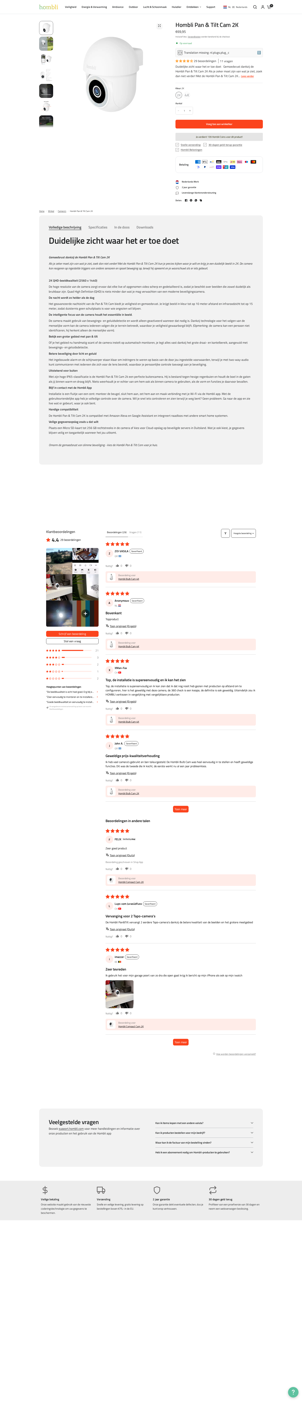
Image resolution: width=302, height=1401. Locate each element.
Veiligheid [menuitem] (70, 7)
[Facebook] (186, 200)
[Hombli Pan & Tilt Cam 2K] (179, 95)
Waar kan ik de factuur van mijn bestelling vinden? (183, 1143)
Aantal (178, 103)
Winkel (51, 211)
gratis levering (132, 1204)
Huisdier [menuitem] (176, 7)
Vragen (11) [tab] (135, 532)
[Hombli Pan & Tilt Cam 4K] (187, 95)
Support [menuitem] (210, 7)
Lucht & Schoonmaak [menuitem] (155, 7)
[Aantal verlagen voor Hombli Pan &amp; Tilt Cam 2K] (178, 110)
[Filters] (225, 533)
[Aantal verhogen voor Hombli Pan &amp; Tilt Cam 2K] (190, 110)
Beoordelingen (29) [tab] (117, 532)
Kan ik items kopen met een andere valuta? (179, 1123)
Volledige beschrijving (65, 227)
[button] (184, 61)
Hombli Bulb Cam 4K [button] (128, 579)
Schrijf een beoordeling (72, 634)
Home (41, 211)
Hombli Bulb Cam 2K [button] (128, 793)
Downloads (144, 227)
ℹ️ (259, 52)
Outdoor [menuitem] (133, 7)
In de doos (122, 227)
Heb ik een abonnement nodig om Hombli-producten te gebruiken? (192, 1152)
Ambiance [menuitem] (118, 7)
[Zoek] (254, 7)
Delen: (178, 200)
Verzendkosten (194, 36)
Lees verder (247, 76)
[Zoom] (159, 25)
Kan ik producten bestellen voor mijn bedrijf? (180, 1133)
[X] (191, 200)
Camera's (62, 211)
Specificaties (97, 227)
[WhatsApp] (196, 200)
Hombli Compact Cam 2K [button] (131, 882)
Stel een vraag (72, 641)
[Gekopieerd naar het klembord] (201, 200)
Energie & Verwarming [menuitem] (94, 7)
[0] (268, 7)
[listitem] (59, 561)
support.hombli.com (71, 1128)
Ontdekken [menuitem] (192, 7)
